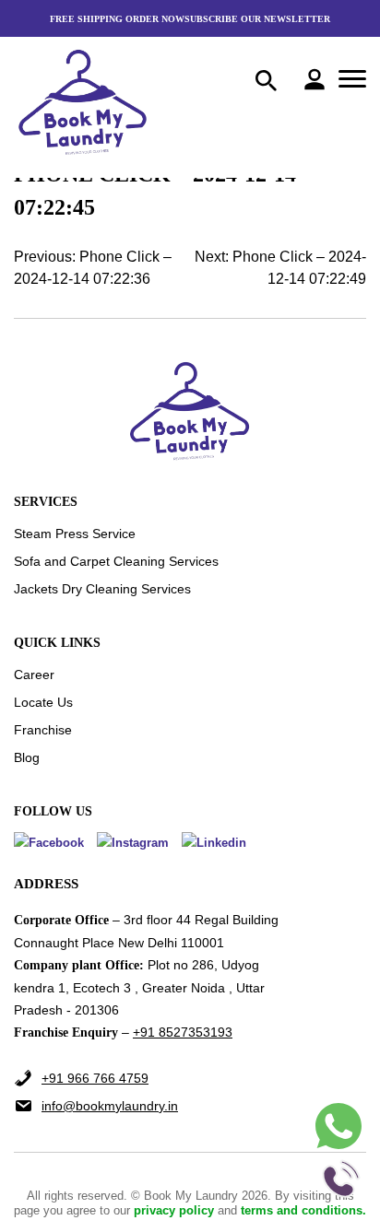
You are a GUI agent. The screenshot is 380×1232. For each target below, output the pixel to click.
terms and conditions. (303, 1210)
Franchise (43, 729)
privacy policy (176, 1210)
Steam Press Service (75, 533)
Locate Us (43, 702)
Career (34, 674)
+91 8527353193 (182, 1032)
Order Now (154, 19)
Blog (27, 757)
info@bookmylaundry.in (110, 1105)
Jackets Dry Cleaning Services (102, 588)
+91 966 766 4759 (95, 1078)
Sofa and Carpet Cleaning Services (116, 561)
